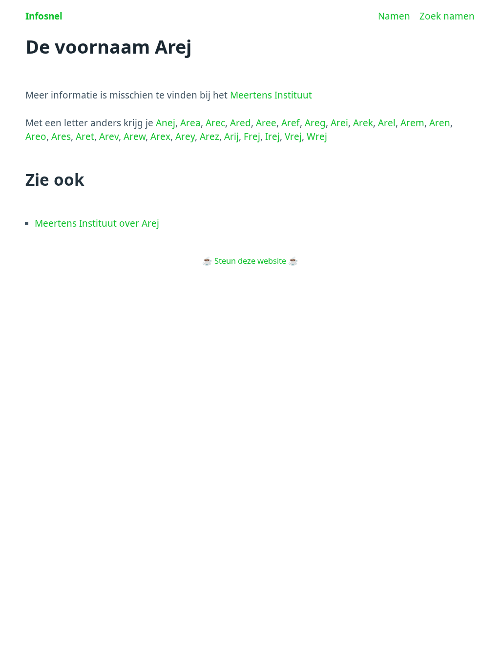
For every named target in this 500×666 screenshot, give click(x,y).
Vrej (293, 136)
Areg (315, 123)
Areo (35, 136)
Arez (209, 136)
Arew (135, 136)
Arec (215, 123)
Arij (231, 136)
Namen (394, 16)
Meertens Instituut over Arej (97, 223)
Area (190, 123)
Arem (412, 123)
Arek (363, 123)
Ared (240, 123)
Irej (272, 136)
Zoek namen (447, 16)
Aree (266, 123)
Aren (439, 123)
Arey (185, 136)
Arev (109, 136)
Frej (252, 136)
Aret (85, 136)
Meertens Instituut (271, 95)
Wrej (317, 136)
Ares (61, 136)
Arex (160, 136)
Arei (339, 123)
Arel (387, 123)
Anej (165, 123)
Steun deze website (250, 260)
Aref (290, 123)
